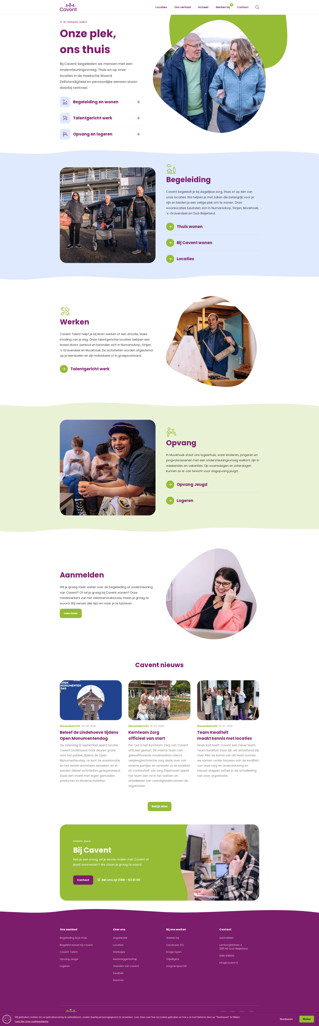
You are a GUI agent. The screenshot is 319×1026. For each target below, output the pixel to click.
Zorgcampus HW (176, 966)
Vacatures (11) (175, 945)
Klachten (118, 980)
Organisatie (120, 937)
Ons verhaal (182, 7)
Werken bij (223, 7)
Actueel (203, 7)
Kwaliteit (118, 973)
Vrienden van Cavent (126, 966)
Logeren (65, 966)
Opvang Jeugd (69, 959)
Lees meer (71, 613)
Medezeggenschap (125, 959)
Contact (243, 7)
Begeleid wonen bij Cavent (76, 945)
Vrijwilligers (172, 959)
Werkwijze (119, 952)
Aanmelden (226, 937)
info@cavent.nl (228, 962)
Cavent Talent (69, 952)
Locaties (161, 7)
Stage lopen (173, 952)
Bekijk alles (159, 806)
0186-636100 (226, 955)
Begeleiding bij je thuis (73, 937)
